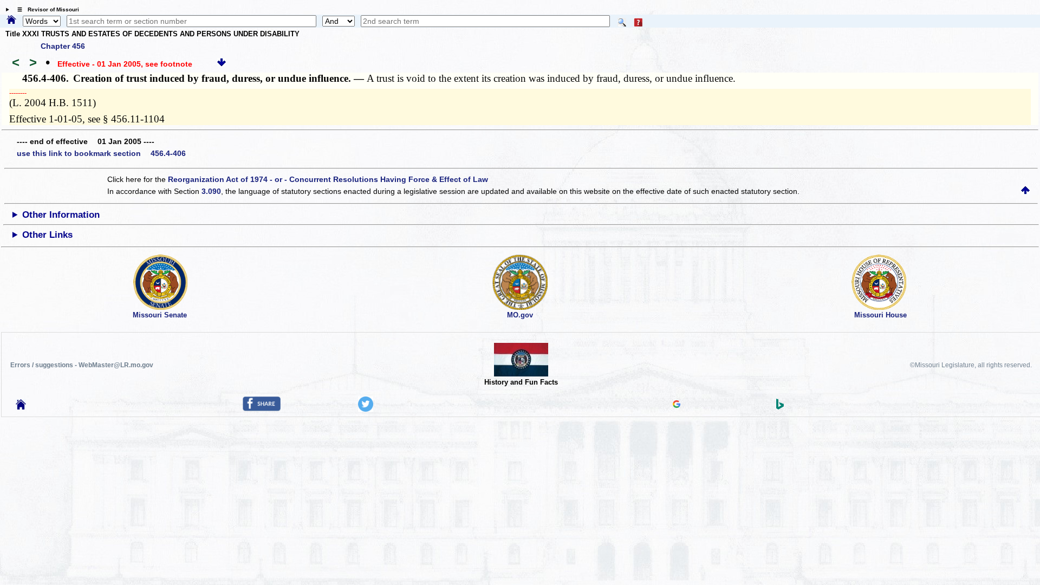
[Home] (11, 20)
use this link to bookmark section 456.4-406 (101, 153)
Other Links (47, 235)
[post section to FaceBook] (262, 408)
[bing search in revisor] (780, 406)
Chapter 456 (63, 46)
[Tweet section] (365, 409)
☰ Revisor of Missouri (45, 9)
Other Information (61, 215)
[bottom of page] (221, 64)
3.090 (211, 191)
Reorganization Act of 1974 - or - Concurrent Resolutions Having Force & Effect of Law (328, 179)
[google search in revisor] (676, 405)
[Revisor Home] (21, 406)
